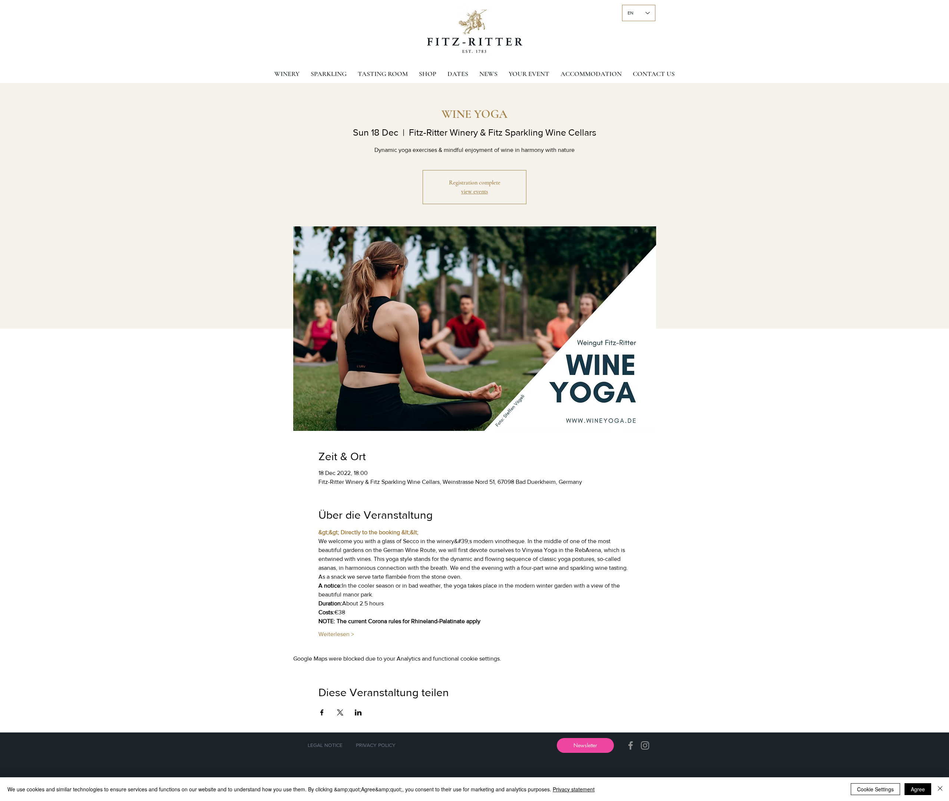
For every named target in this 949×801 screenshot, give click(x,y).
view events (474, 191)
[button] (585, 745)
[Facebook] (630, 745)
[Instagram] (645, 745)
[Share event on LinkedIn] (358, 712)
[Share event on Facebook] (321, 712)
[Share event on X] (340, 712)
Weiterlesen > (336, 634)
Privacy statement (574, 789)
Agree (918, 789)
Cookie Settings (875, 789)
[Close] (940, 789)
